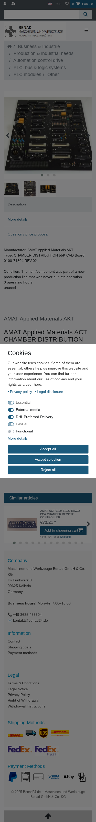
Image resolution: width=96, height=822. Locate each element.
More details (18, 219)
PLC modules (26, 74)
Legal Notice (18, 689)
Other (52, 74)
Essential (23, 402)
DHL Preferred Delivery (34, 417)
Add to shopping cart (61, 530)
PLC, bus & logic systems (39, 67)
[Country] (50, 4)
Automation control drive (37, 60)
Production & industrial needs (42, 53)
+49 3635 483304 (27, 614)
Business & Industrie (38, 46)
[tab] (48, 204)
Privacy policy (21, 392)
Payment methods (22, 653)
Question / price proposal (28, 234)
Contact (14, 641)
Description (17, 204)
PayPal (21, 424)
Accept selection (48, 459)
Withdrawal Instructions (26, 706)
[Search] (85, 14)
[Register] (14, 4)
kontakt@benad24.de (30, 620)
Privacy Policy (19, 695)
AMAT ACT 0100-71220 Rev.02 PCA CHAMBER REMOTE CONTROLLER (60, 514)
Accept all (48, 449)
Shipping (65, 536)
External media (28, 410)
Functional (24, 431)
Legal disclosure (50, 392)
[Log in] (5, 4)
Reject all (48, 470)
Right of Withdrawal (23, 700)
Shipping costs (19, 647)
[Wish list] (66, 4)
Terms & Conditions (23, 683)
